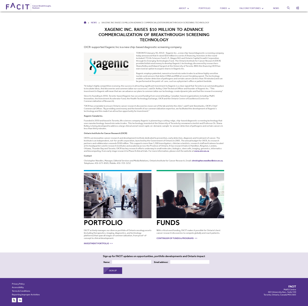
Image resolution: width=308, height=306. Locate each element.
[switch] (287, 8)
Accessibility (18, 287)
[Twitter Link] (14, 301)
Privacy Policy (18, 283)
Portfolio (204, 8)
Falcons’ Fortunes (250, 8)
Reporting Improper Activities (26, 294)
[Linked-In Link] (20, 301)
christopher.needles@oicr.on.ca (207, 160)
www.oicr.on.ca (201, 151)
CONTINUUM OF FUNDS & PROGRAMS (175, 238)
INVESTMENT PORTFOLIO (96, 243)
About (182, 8)
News (276, 8)
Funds (223, 8)
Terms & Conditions (21, 291)
